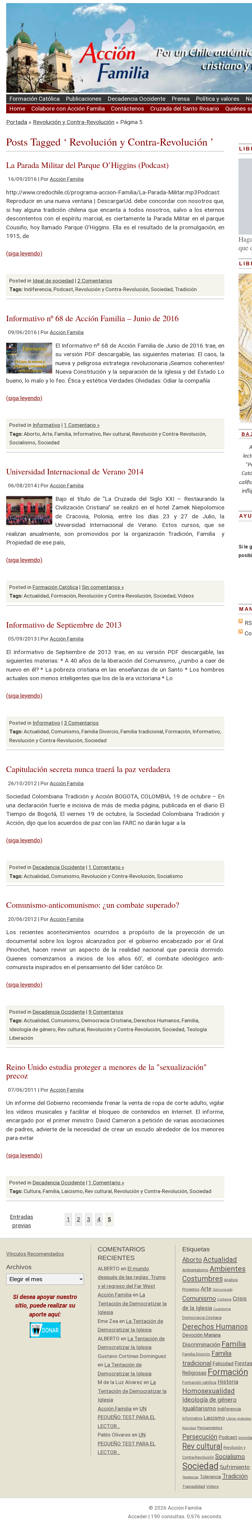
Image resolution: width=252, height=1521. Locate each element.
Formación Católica (34, 98)
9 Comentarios (106, 1012)
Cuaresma (222, 1309)
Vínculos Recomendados (35, 1254)
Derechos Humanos (156, 1020)
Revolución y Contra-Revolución (73, 122)
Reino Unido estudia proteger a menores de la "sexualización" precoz (106, 1071)
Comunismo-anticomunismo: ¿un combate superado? (92, 904)
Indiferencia (37, 289)
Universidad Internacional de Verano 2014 (75, 471)
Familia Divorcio (99, 731)
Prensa (180, 98)
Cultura (32, 1191)
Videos (186, 596)
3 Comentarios (81, 723)
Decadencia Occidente (136, 98)
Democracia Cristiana (106, 1020)
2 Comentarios (94, 281)
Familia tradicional (141, 731)
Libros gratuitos (238, 1419)
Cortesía (224, 1299)
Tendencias (190, 1477)
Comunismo (65, 731)
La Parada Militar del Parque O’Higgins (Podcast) (87, 164)
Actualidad (36, 596)
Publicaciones (83, 98)
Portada (16, 122)
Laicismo (72, 1191)
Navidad (189, 1428)
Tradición (186, 289)
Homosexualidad (208, 1391)
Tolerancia (210, 1477)
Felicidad (223, 1363)
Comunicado (222, 1290)
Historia (228, 1382)
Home (17, 108)
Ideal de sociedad (53, 281)
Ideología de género (32, 1029)
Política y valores (217, 98)
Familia (62, 434)
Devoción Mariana (201, 1335)
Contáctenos (127, 108)
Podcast (63, 289)
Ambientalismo (195, 1270)
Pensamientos (209, 1427)
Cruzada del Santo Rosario (184, 108)
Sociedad (162, 289)
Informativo (46, 425)
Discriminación (201, 1344)
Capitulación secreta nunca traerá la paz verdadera (88, 768)
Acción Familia (67, 179)
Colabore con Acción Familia (68, 108)
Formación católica (199, 1382)
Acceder (137, 1516)
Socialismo (22, 442)
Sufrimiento (235, 1467)
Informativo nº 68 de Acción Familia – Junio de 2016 (92, 318)
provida (245, 1437)
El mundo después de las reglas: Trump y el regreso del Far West (132, 1277)
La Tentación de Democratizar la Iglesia (132, 1303)
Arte (47, 434)
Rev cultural (116, 434)
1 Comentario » (82, 425)
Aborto (32, 434)
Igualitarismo (199, 1408)
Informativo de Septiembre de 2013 (64, 624)
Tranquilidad (193, 1486)
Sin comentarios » (103, 587)
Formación (63, 596)
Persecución (199, 1437)
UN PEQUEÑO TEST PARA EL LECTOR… (127, 1417)
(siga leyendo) (24, 253)
